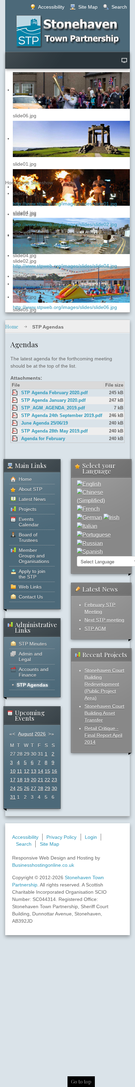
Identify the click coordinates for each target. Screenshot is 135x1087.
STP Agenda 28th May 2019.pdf (54, 431)
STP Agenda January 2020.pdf (53, 400)
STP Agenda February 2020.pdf (54, 392)
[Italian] (87, 526)
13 (33, 771)
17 (13, 780)
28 (40, 788)
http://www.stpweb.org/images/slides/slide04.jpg (65, 266)
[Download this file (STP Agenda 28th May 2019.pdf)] (15, 431)
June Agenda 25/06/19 (44, 423)
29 (47, 788)
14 (40, 771)
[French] (88, 509)
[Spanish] (90, 552)
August (25, 734)
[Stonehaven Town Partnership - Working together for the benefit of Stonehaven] (68, 31)
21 (40, 780)
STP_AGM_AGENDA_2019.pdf (53, 408)
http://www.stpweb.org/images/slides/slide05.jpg (65, 286)
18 (19, 780)
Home (11, 326)
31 (13, 797)
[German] (89, 517)
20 (33, 780)
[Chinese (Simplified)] (101, 496)
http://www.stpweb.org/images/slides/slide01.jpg (65, 203)
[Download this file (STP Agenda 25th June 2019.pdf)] (15, 423)
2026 (40, 734)
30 (54, 788)
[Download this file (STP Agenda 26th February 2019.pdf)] (15, 438)
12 (26, 771)
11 (19, 771)
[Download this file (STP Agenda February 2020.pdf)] (15, 392)
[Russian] (90, 543)
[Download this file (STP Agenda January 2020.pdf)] (15, 400)
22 (47, 780)
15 (47, 771)
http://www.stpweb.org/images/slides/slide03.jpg (65, 245)
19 (26, 780)
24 (13, 788)
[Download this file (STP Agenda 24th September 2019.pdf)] (15, 415)
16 (54, 771)
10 (13, 771)
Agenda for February (43, 438)
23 (54, 780)
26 (26, 788)
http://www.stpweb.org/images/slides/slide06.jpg (65, 307)
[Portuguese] (94, 534)
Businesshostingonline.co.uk (43, 865)
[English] (89, 484)
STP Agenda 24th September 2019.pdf (61, 415)
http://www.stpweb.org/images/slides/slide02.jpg (65, 224)
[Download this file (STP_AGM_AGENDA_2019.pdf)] (15, 408)
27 (33, 788)
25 (19, 788)
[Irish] (111, 517)
